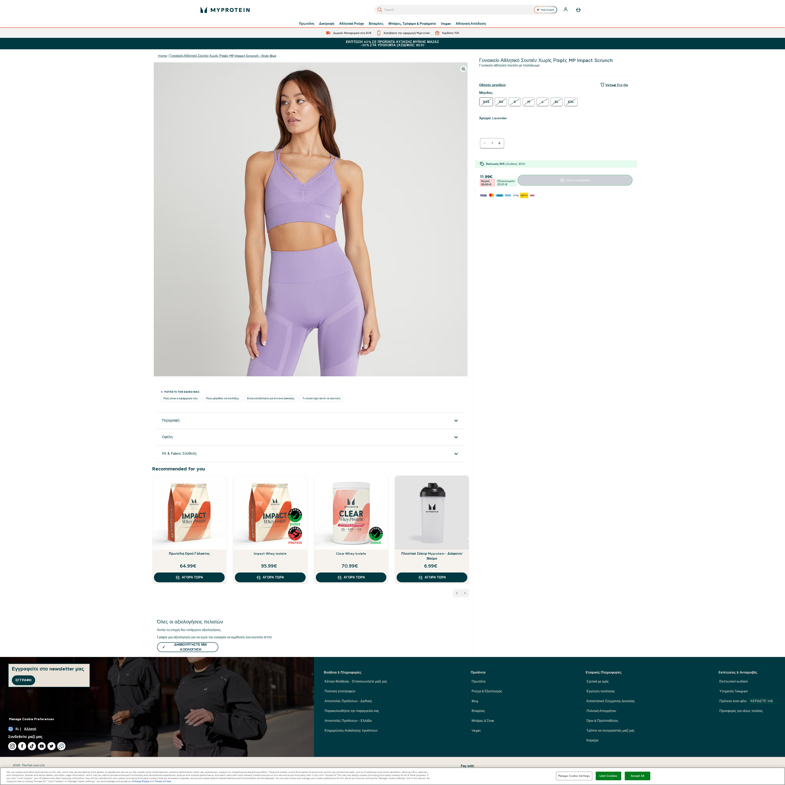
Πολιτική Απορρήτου (601, 711)
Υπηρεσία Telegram (733, 691)
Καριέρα (592, 740)
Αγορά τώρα (192, 577)
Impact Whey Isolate (270, 553)
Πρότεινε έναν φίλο (746, 701)
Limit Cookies (608, 775)
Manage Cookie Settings (574, 775)
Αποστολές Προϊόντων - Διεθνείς (348, 701)
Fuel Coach (547, 9)
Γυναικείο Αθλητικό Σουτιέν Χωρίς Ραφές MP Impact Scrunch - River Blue (222, 55)
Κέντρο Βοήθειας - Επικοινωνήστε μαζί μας (356, 681)
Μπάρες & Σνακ (483, 720)
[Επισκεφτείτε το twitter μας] (51, 746)
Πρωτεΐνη (306, 23)
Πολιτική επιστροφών (340, 691)
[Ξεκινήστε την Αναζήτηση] (380, 10)
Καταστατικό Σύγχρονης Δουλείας (611, 701)
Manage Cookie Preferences (31, 719)
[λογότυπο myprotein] (225, 10)
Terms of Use (163, 781)
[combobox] (466, 10)
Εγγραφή (23, 680)
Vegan (446, 23)
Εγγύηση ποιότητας (601, 691)
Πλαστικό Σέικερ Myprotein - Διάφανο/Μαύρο (432, 556)
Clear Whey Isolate (351, 553)
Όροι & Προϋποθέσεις (602, 720)
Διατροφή (326, 23)
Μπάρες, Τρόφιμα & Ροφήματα (412, 23)
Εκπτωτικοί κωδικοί (733, 681)
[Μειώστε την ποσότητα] (484, 143)
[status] (492, 143)
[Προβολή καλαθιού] (578, 10)
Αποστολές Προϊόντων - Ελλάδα (348, 720)
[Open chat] (61, 746)
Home (162, 55)
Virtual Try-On (616, 85)
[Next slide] (468, 539)
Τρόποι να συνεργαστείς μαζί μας (611, 730)
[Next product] (465, 593)
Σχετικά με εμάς (598, 681)
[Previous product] (457, 593)
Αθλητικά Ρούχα (351, 23)
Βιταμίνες (376, 23)
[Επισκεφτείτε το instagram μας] (12, 746)
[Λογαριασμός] (566, 10)
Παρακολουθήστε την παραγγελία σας (352, 711)
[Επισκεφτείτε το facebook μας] (22, 746)
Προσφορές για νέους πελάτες (741, 711)
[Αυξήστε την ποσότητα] (499, 143)
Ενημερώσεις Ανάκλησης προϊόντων (351, 730)
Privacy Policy (140, 781)
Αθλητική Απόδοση (471, 23)
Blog (475, 701)
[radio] (486, 101)
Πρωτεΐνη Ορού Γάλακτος (189, 553)
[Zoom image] (463, 69)
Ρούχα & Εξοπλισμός (487, 691)
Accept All (637, 775)
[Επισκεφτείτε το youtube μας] (42, 746)
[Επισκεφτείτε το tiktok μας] (32, 746)
